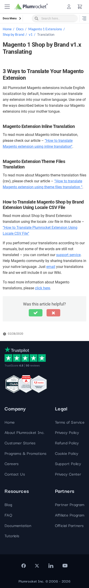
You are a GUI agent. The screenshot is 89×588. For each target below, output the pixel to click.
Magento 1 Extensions (45, 29)
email (50, 267)
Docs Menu (10, 18)
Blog (8, 504)
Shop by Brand (13, 34)
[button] (7, 6)
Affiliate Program (69, 515)
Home (7, 29)
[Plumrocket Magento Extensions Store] (31, 7)
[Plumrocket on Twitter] (37, 565)
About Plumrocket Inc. (24, 432)
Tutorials (12, 535)
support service (68, 255)
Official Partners (69, 525)
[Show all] (84, 18)
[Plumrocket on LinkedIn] (50, 565)
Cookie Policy (67, 453)
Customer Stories (20, 443)
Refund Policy (67, 443)
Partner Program (69, 504)
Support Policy (68, 463)
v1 (31, 34)
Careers (12, 463)
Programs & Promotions (25, 453)
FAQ (8, 515)
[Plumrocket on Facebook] (23, 565)
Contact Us (15, 474)
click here (42, 288)
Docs (20, 29)
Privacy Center (68, 474)
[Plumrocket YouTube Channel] (65, 565)
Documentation (18, 525)
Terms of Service (69, 422)
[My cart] (79, 6)
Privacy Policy (67, 432)
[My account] (69, 6)
